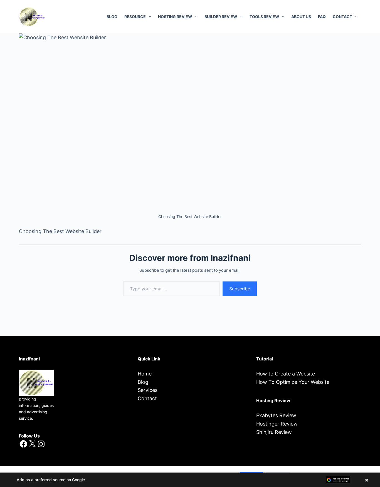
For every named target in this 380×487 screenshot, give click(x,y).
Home (145, 374)
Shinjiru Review (274, 432)
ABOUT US (301, 16)
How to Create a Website (285, 374)
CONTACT (342, 16)
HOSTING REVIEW (175, 16)
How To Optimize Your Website (292, 382)
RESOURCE (135, 16)
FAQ (322, 16)
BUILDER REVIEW (220, 16)
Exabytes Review (276, 415)
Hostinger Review (277, 424)
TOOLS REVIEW (264, 16)
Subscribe (239, 288)
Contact (147, 398)
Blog (112, 16)
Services (147, 390)
